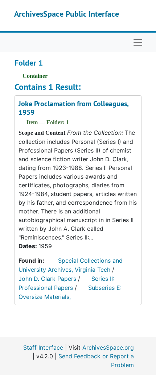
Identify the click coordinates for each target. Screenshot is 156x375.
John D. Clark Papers (47, 278)
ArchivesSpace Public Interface (66, 14)
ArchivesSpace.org (108, 347)
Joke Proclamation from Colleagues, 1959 (73, 108)
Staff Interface (43, 347)
